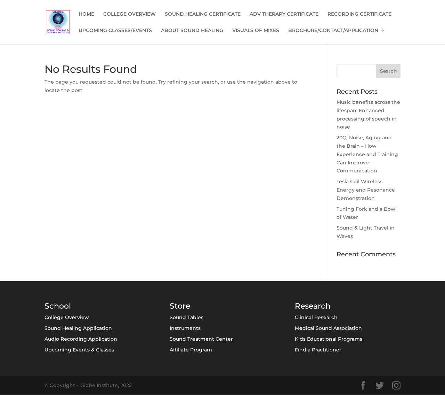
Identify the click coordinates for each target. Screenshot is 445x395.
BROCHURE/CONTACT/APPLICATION (333, 30)
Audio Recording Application (80, 339)
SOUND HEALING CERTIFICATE (203, 14)
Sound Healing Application (78, 328)
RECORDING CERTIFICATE (359, 14)
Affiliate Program (191, 350)
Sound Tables (186, 317)
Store (180, 306)
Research (313, 306)
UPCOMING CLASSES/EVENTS (115, 30)
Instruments (185, 328)
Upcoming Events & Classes (79, 350)
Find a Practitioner (318, 350)
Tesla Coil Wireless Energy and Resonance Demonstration (366, 189)
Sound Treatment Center (201, 339)
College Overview (66, 317)
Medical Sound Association (328, 328)
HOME (86, 14)
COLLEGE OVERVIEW (129, 14)
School (57, 306)
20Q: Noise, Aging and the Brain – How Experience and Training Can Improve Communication (367, 154)
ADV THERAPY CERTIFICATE (284, 14)
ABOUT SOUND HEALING (192, 30)
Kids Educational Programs (328, 339)
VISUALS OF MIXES (255, 30)
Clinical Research (316, 317)
